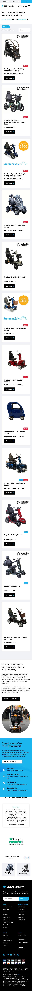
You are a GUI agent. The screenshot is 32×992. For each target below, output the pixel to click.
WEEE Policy (21, 917)
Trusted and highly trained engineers (17, 790)
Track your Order (22, 912)
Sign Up (22, 898)
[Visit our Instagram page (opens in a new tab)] (18, 955)
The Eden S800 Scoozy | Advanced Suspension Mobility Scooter (15, 122)
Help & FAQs (21, 914)
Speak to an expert (10, 761)
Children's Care (7, 924)
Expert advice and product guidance (17, 784)
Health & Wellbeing (8, 922)
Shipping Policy (22, 907)
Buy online (10, 768)
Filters (5, 26)
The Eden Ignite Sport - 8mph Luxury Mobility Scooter (14, 175)
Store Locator (6, 943)
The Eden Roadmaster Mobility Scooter (15, 329)
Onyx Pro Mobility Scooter (13, 535)
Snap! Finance (21, 919)
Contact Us (16, 1)
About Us (5, 935)
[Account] (23, 6)
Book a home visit (13, 774)
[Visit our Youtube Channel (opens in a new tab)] (8, 955)
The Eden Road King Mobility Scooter (14, 226)
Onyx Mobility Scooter (12, 586)
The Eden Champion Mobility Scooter (14, 484)
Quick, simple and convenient (15, 770)
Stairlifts (5, 914)
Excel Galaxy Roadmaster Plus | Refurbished (15, 638)
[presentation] (25, 858)
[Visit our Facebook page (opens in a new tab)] (11, 955)
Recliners (5, 912)
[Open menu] (29, 6)
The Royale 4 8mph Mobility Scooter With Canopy (14, 70)
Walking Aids (6, 917)
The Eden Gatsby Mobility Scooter (13, 381)
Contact (5, 948)
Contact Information (9, 971)
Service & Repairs (7, 940)
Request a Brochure (10, 699)
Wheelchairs (6, 919)
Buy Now (9, 78)
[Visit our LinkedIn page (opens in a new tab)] (4, 955)
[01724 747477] (26, 1)
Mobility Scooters (7, 907)
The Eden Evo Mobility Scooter (15, 277)
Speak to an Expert (6, 19)
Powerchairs (6, 909)
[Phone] (21, 6)
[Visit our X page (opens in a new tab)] (14, 955)
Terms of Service (15, 970)
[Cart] (26, 6)
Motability (5, 938)
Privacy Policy (7, 970)
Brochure (5, 1)
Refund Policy (21, 909)
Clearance (5, 927)
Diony (19, 974)
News (4, 945)
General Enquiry (22, 935)
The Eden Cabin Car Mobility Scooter (14, 432)
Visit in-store (11, 782)
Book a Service (12, 788)
